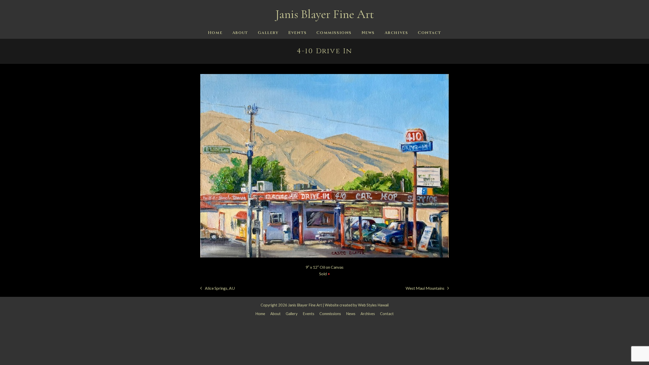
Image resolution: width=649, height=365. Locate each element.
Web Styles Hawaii (373, 305)
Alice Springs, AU (217, 288)
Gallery (292, 313)
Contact (387, 313)
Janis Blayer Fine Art (324, 14)
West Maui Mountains (425, 288)
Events (308, 313)
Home (260, 313)
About (275, 313)
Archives (367, 313)
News (350, 313)
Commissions (330, 313)
